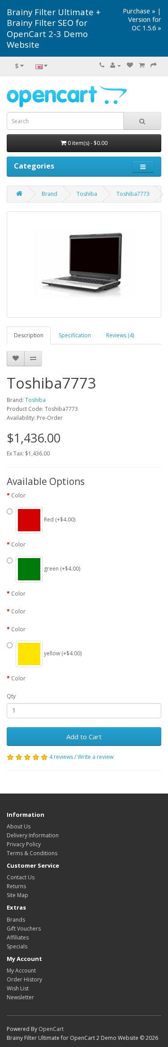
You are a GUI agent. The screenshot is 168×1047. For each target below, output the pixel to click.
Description (28, 335)
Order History (24, 979)
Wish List (18, 988)
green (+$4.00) (61, 568)
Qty (11, 696)
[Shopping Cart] (142, 65)
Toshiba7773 (133, 194)
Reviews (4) (120, 335)
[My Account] (115, 65)
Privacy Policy (24, 844)
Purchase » (139, 10)
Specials (17, 946)
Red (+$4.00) (59, 519)
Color (18, 495)
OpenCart (51, 1029)
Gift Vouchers (24, 928)
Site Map (17, 895)
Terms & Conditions (32, 853)
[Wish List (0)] (130, 65)
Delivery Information (33, 835)
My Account (21, 970)
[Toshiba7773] (84, 264)
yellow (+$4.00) (62, 653)
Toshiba (87, 194)
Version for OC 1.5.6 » (144, 23)
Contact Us (20, 877)
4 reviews (61, 757)
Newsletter (20, 997)
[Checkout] (154, 65)
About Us (18, 826)
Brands (16, 919)
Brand (49, 194)
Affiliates (18, 937)
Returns (16, 886)
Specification (75, 335)
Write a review (95, 757)
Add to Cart (84, 736)
